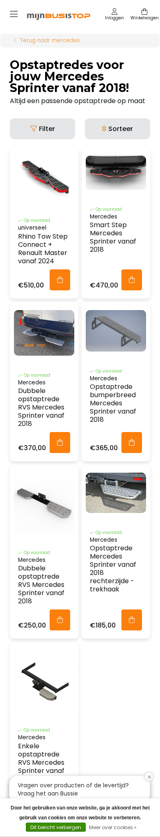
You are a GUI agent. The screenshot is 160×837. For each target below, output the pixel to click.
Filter (47, 128)
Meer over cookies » (113, 827)
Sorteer (120, 128)
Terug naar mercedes (50, 41)
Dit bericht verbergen (55, 827)
